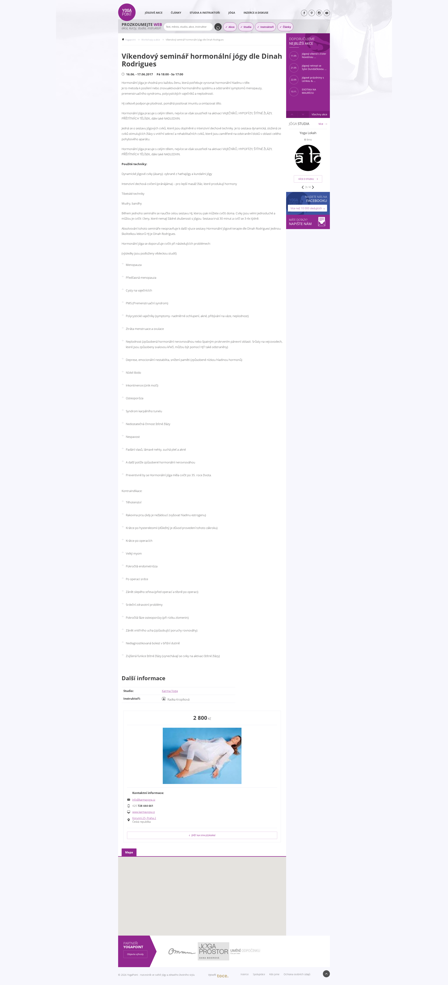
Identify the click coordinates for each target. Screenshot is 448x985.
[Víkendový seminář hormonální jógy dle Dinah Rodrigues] (202, 756)
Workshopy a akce (150, 39)
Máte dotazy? (300, 222)
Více (320, 123)
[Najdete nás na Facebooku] (304, 13)
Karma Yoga (170, 691)
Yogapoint (130, 39)
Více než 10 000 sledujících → (307, 208)
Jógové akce (153, 12)
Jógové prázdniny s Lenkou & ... (307, 79)
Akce (231, 27)
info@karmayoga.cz (143, 799)
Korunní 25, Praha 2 (144, 818)
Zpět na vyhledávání (203, 835)
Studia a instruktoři (205, 12)
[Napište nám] (327, 13)
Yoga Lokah (308, 133)
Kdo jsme (274, 974)
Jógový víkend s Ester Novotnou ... (308, 55)
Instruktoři (267, 27)
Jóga (231, 12)
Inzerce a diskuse (256, 12)
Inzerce (245, 974)
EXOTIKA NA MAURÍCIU (303, 91)
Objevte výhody (135, 954)
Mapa (129, 852)
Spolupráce (259, 974)
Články (176, 12)
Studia (247, 27)
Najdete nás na (316, 199)
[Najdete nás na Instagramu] (319, 13)
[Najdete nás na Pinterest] (312, 13)
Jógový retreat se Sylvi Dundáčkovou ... (309, 67)
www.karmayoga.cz (143, 812)
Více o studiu (306, 179)
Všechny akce (319, 114)
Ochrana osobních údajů (297, 974)
